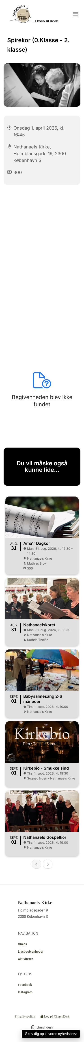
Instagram (25, 992)
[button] (73, 14)
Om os (22, 944)
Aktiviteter (25, 959)
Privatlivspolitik (25, 1016)
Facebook (25, 985)
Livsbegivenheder (30, 951)
